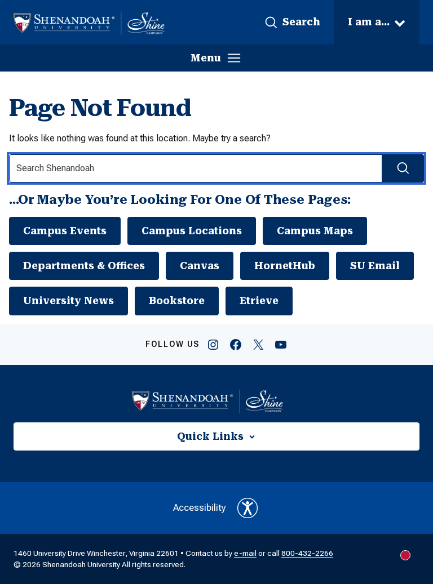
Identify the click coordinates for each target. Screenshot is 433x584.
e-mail (245, 553)
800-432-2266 (307, 553)
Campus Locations (192, 231)
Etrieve (259, 300)
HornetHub (284, 265)
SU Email (375, 265)
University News (68, 300)
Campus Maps (315, 231)
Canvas (199, 265)
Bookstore (177, 300)
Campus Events (65, 231)
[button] (292, 22)
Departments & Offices (84, 265)
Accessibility (199, 507)
